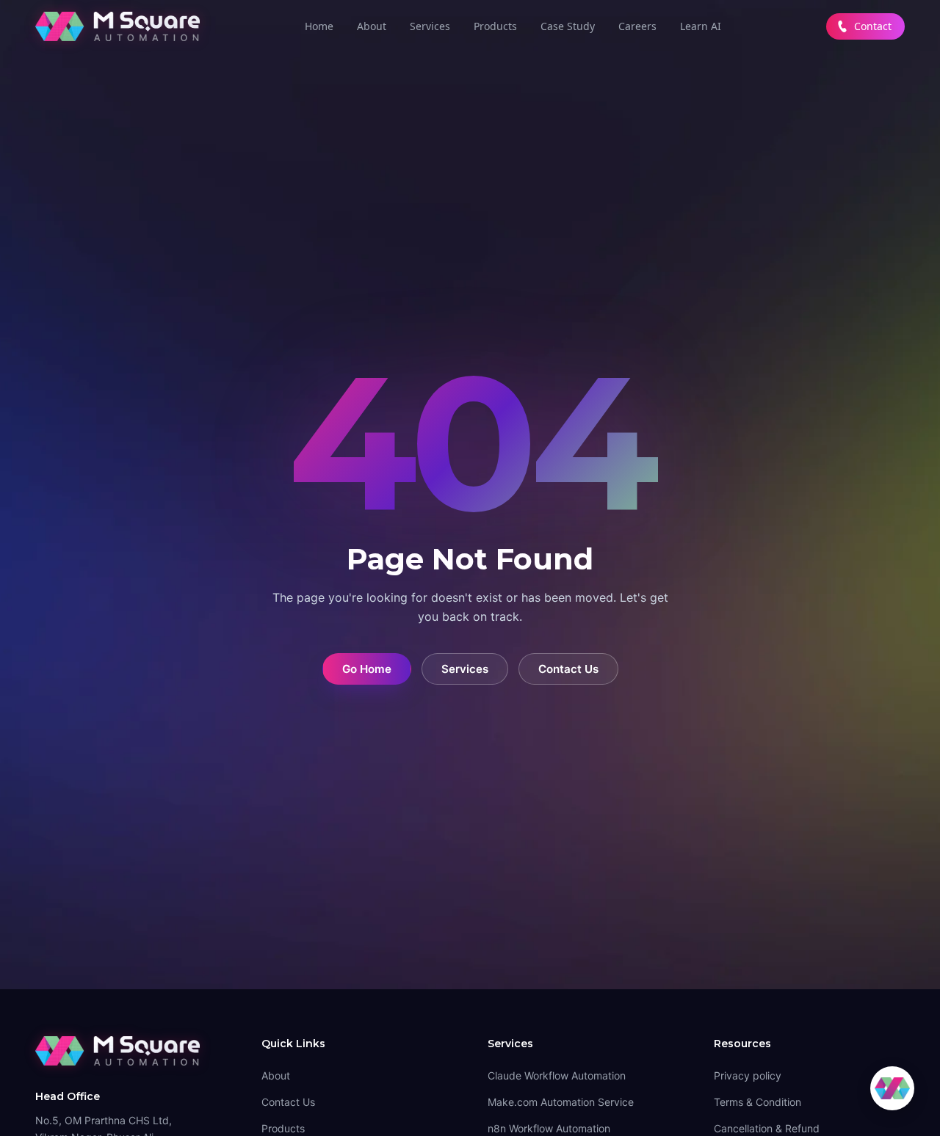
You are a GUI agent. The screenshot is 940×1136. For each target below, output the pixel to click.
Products (495, 26)
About (371, 26)
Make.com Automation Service (561, 1102)
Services (430, 26)
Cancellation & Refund (767, 1128)
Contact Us (568, 669)
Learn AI (700, 26)
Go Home (366, 669)
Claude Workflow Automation (557, 1075)
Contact (873, 26)
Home (319, 26)
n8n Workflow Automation (549, 1128)
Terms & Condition (757, 1102)
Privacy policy (747, 1075)
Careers (637, 26)
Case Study (567, 26)
